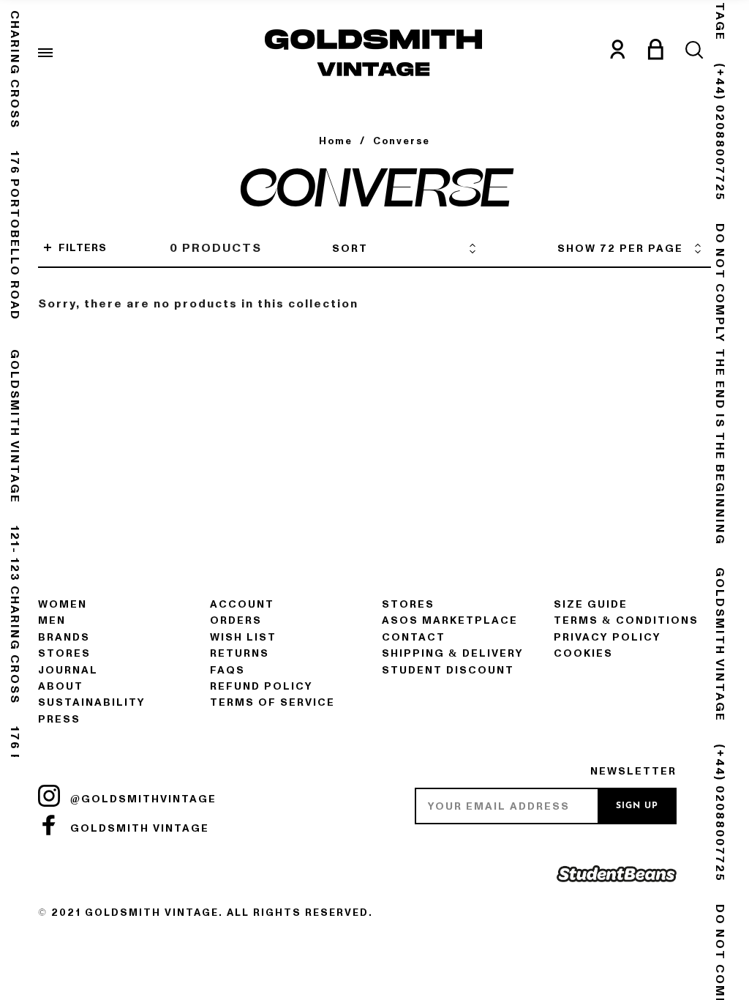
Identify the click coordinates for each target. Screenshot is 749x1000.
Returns (239, 653)
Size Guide (591, 604)
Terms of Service (272, 702)
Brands (64, 637)
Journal (68, 670)
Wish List (243, 637)
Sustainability (92, 702)
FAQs (227, 670)
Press (59, 719)
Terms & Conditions (626, 620)
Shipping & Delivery (453, 653)
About (60, 686)
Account (242, 604)
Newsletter (633, 771)
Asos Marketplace (450, 620)
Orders (236, 620)
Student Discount (448, 670)
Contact (413, 637)
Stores (64, 653)
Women (62, 604)
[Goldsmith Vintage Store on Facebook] (49, 825)
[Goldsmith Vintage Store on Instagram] (49, 796)
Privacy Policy (607, 637)
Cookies (583, 653)
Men (52, 620)
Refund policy (261, 686)
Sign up (637, 806)
